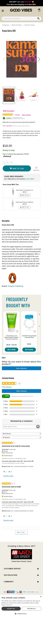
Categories (5, 25)
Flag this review (8, 476)
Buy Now (11, 350)
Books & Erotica (17, 25)
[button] (3, 10)
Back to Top (20, 532)
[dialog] (21, 606)
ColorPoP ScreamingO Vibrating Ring (29, 336)
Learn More (30, 179)
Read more (9, 605)
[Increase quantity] (11, 162)
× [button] (41, 596)
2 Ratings (17, 115)
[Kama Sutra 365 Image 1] (21, 59)
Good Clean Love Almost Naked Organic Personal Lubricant (11, 337)
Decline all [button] (31, 608)
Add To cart (18, 168)
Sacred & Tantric (29, 25)
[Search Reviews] (38, 426)
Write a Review (26, 115)
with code (21, 2)
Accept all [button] (11, 608)
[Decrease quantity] (4, 162)
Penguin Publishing (15, 286)
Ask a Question (7, 126)
